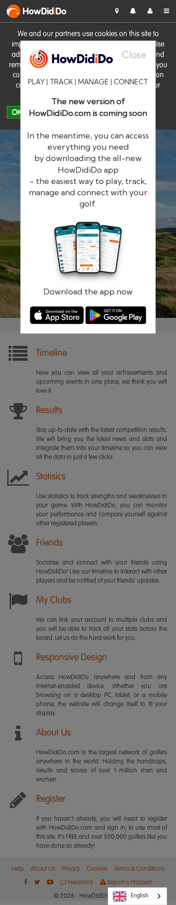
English (139, 896)
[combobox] (137, 896)
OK (17, 112)
